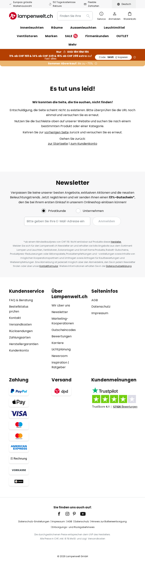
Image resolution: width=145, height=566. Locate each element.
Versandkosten (20, 324)
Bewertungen (62, 336)
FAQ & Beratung (21, 300)
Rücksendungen (21, 331)
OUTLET (122, 36)
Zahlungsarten (20, 337)
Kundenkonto (19, 350)
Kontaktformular (48, 266)
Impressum (99, 313)
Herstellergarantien (23, 344)
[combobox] (75, 15)
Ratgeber (59, 367)
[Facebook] (61, 514)
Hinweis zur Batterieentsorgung (109, 521)
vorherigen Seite (56, 132)
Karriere (58, 343)
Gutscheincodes (64, 330)
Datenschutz (100, 306)
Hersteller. (116, 241)
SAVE (113, 57)
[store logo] (31, 16)
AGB (94, 300)
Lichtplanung (61, 349)
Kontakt (15, 318)
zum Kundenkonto (83, 143)
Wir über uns (61, 305)
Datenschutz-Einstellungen (33, 521)
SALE (68, 36)
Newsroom (60, 356)
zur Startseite (58, 143)
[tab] (28, 329)
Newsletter (60, 312)
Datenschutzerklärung (119, 266)
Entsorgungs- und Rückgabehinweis (73, 527)
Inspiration (59, 362)
